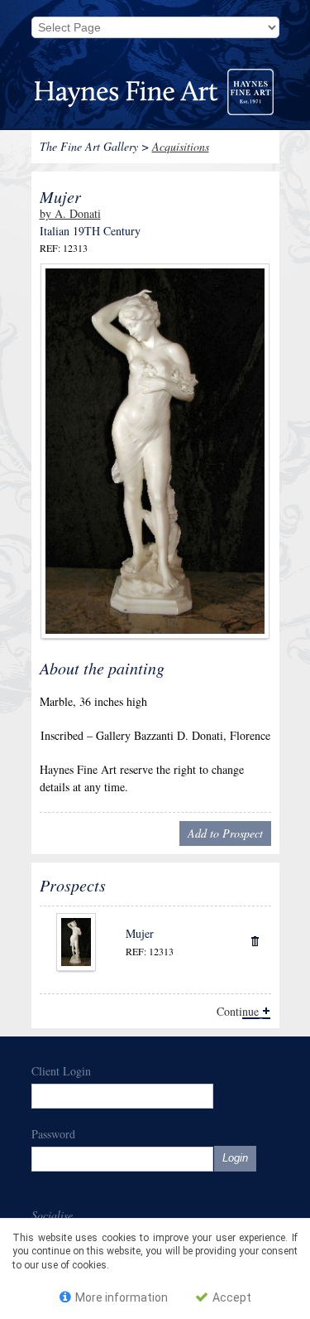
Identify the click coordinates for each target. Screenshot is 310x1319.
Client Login (61, 1071)
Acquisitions (180, 146)
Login (235, 1158)
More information (120, 1297)
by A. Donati (70, 213)
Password (53, 1134)
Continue (238, 1011)
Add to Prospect (225, 833)
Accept (230, 1297)
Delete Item (254, 940)
